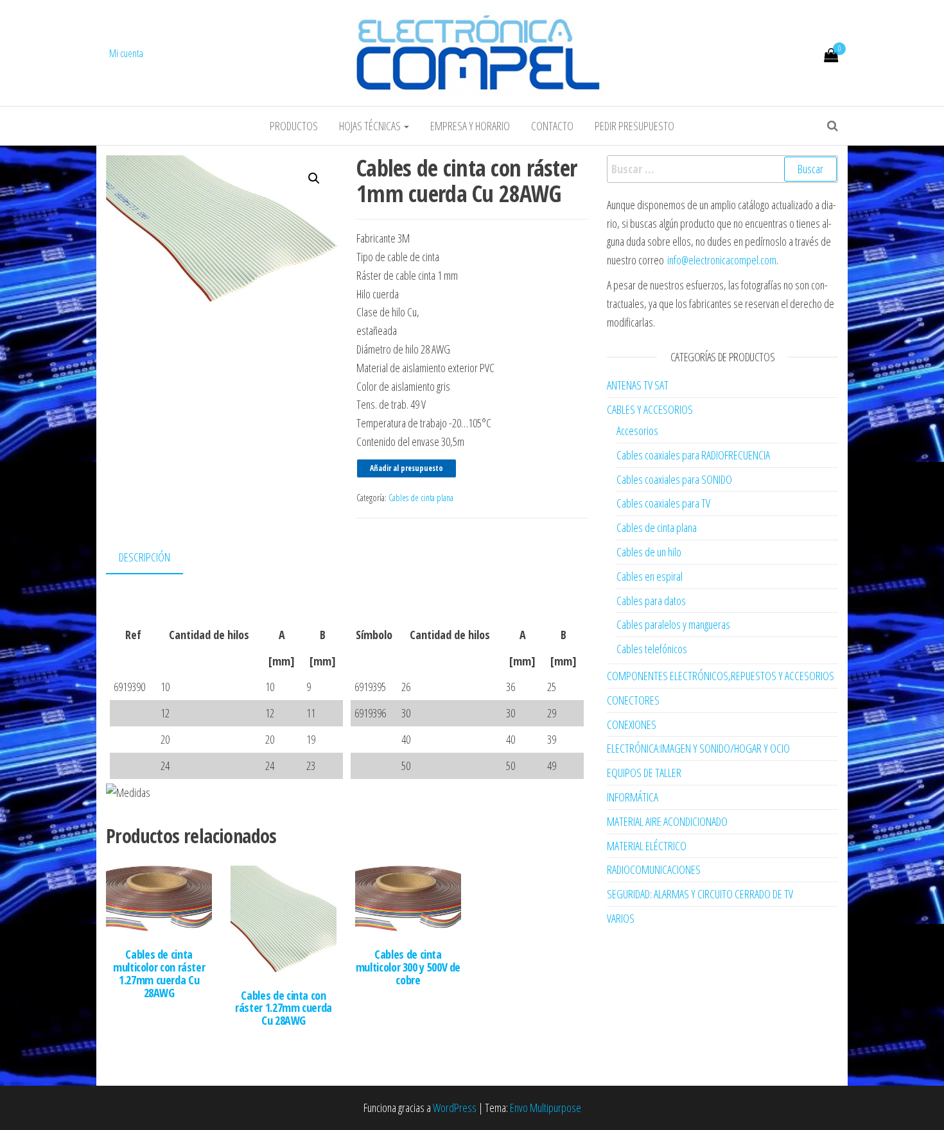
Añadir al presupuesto (406, 468)
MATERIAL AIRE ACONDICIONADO (667, 821)
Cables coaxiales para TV (663, 503)
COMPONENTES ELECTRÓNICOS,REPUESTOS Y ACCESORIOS (720, 675)
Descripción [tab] (144, 557)
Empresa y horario (470, 125)
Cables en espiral (649, 576)
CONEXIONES (631, 724)
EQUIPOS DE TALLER (644, 772)
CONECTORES (633, 700)
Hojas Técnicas (371, 125)
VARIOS (620, 918)
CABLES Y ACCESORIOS (650, 409)
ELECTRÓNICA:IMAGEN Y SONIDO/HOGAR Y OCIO (698, 748)
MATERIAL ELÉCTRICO (646, 845)
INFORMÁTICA (632, 797)
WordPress (454, 1107)
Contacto (552, 125)
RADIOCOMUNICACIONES (654, 869)
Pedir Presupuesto (634, 125)
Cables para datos (651, 600)
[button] (314, 178)
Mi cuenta (126, 53)
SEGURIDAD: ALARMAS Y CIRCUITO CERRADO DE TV (700, 894)
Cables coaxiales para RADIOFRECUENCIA (693, 455)
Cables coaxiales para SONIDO (674, 479)
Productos (294, 125)
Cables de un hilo (648, 552)
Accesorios (637, 430)
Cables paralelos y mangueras (673, 624)
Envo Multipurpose (545, 1107)
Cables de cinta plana (421, 498)
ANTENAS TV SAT (638, 385)
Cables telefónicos (651, 648)
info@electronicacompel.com (721, 260)
